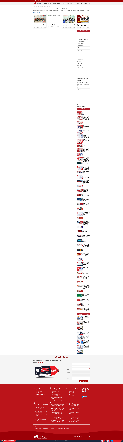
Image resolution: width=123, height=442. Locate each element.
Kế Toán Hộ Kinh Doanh (73, 392)
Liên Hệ (37, 392)
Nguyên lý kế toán (79, 89)
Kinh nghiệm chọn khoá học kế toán (82, 37)
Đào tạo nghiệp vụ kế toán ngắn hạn (54, 24)
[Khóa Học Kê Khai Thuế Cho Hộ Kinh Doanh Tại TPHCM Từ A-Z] (80, 323)
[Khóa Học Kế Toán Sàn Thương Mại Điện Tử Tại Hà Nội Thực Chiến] (80, 352)
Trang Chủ (45, 3)
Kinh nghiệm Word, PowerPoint (82, 69)
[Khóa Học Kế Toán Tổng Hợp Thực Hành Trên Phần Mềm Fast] (80, 250)
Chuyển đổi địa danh (72, 395)
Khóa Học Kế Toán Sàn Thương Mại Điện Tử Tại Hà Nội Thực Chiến (86, 351)
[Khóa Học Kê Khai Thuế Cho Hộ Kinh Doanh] (80, 282)
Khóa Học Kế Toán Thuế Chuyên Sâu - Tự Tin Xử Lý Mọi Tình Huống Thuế (86, 136)
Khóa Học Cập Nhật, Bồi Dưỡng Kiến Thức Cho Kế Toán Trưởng (86, 300)
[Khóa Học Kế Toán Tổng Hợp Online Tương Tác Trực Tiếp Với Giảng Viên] (80, 122)
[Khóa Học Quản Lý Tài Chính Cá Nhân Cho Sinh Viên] (80, 304)
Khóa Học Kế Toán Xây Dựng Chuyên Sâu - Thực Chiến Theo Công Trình (86, 168)
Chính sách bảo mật (55, 389)
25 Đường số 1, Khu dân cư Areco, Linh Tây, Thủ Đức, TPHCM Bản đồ (75, 412)
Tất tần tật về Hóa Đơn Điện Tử (81, 91)
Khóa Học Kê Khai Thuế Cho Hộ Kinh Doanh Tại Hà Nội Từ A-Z (86, 327)
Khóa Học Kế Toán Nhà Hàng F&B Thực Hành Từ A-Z (86, 272)
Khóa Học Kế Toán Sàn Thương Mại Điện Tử (86, 263)
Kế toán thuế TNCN (80, 57)
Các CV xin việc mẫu (80, 67)
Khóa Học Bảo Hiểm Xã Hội (85, 231)
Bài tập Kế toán (79, 65)
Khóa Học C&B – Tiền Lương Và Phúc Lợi (85, 227)
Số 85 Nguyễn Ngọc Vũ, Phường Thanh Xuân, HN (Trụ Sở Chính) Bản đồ (58, 409)
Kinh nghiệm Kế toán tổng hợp (82, 32)
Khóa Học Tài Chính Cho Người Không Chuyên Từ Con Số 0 (86, 154)
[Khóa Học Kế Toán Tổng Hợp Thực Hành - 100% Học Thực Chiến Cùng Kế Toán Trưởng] (80, 118)
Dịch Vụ (85, 3)
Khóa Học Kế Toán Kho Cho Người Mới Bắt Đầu (86, 277)
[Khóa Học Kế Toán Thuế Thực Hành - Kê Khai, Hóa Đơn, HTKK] (80, 132)
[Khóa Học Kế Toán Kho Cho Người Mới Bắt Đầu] (80, 277)
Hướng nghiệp (79, 80)
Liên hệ (86, 0)
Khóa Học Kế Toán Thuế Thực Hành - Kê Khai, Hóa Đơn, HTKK (86, 131)
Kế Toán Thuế (71, 391)
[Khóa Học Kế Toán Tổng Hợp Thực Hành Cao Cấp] (80, 240)
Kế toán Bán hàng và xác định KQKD (82, 52)
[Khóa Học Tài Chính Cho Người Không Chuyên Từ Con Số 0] (80, 154)
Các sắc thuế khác (79, 61)
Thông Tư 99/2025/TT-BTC (81, 106)
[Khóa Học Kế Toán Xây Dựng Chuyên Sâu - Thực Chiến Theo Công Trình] (80, 168)
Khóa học (68, 372)
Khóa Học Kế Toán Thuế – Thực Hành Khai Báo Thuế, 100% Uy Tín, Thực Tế (86, 260)
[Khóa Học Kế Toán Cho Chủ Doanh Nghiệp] (80, 145)
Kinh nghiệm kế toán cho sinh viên (82, 39)
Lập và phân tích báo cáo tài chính (82, 82)
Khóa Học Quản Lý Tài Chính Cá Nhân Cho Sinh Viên (86, 304)
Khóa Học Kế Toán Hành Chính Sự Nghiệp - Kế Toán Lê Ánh (86, 150)
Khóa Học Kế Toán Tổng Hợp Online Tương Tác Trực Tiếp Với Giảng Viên (86, 122)
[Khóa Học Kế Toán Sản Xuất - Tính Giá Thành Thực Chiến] (80, 177)
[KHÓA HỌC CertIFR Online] (80, 172)
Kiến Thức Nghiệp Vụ (73, 388)
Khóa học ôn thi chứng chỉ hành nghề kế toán (85, 190)
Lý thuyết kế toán (79, 63)
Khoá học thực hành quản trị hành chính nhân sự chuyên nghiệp (86, 223)
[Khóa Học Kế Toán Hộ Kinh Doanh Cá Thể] (80, 141)
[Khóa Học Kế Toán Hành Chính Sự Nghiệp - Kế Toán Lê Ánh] (80, 150)
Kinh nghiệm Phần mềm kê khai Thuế (83, 76)
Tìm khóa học (58, 440)
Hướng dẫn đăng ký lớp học (57, 400)
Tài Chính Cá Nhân (80, 100)
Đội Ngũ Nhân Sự (39, 391)
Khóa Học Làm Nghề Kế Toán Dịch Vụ (86, 291)
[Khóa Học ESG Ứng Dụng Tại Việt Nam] (80, 295)
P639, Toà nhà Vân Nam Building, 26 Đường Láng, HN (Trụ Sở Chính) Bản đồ (58, 405)
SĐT (68, 366)
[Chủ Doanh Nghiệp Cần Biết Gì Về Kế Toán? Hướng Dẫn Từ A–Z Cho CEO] (80, 333)
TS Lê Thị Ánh (44, 27)
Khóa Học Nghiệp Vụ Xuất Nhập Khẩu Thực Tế (86, 218)
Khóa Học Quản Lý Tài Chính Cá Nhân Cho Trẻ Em (86, 254)
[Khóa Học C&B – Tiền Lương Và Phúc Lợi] (80, 227)
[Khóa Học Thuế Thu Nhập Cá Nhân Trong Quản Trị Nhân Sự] (80, 236)
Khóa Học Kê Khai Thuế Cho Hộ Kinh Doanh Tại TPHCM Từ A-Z (86, 323)
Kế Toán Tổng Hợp (72, 389)
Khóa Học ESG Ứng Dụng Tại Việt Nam (86, 295)
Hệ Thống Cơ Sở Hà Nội (57, 403)
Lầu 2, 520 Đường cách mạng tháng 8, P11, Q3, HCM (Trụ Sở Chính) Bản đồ (74, 405)
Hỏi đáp (89, 0)
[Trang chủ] (37, 3)
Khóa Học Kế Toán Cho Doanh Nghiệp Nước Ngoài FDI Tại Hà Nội (86, 342)
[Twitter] (35, 0)
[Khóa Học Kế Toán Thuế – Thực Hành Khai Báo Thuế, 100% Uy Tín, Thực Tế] (80, 259)
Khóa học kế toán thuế (40, 407)
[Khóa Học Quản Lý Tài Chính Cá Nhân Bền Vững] (80, 199)
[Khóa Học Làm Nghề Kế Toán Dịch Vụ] (80, 291)
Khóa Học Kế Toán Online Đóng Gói (86, 204)
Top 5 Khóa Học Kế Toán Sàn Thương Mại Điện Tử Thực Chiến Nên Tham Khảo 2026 (86, 318)
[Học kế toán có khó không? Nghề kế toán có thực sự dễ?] (69, 22)
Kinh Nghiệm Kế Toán (70, 3)
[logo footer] (40, 438)
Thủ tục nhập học (55, 392)
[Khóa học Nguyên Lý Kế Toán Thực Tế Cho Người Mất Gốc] (80, 113)
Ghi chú (68, 378)
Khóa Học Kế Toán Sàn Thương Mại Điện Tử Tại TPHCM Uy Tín (86, 347)
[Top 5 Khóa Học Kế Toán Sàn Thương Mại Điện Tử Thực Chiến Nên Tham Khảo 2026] (80, 318)
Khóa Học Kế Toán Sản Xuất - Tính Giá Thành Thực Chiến (86, 176)
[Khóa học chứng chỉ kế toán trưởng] (80, 127)
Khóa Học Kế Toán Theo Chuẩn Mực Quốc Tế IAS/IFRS (86, 245)
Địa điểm (68, 375)
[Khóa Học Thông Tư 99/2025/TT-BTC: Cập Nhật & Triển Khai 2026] (80, 286)
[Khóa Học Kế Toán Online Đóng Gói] (80, 204)
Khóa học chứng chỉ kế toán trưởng (86, 126)
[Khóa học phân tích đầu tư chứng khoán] (80, 214)
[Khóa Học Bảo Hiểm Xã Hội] (80, 231)
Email (68, 369)
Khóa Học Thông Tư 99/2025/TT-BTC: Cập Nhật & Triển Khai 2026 (86, 287)
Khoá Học (38, 403)
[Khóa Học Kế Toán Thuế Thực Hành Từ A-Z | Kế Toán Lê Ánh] (80, 309)
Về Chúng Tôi (38, 388)
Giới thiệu (78, 0)
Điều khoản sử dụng (55, 391)
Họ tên (68, 364)
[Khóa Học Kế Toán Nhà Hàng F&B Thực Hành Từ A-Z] (80, 272)
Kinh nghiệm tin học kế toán (81, 41)
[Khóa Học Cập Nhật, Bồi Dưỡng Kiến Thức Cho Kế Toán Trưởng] (80, 300)
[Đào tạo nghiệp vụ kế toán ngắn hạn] (54, 16)
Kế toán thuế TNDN (80, 59)
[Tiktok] (88, 389)
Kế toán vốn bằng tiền (80, 43)
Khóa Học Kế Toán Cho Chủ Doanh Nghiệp (86, 144)
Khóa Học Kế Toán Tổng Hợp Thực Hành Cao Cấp (86, 240)
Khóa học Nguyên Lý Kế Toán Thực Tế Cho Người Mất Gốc (86, 113)
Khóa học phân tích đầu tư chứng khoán (86, 213)
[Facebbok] (83, 389)
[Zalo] (85, 391)
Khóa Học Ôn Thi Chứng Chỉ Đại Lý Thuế (86, 195)
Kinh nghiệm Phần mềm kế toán (82, 74)
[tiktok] (40, 0)
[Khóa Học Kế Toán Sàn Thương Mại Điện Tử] (80, 264)
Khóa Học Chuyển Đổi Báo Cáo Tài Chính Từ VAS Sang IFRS (86, 182)
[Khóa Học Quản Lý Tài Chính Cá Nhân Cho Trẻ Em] (80, 254)
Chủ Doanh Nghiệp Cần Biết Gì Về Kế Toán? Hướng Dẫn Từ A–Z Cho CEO (86, 332)
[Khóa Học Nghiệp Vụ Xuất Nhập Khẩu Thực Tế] (80, 218)
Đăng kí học (66, 440)
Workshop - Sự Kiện (78, 3)
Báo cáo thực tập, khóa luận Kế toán (82, 78)
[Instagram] (38, 0)
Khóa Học (50, 3)
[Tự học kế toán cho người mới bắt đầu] (40, 22)
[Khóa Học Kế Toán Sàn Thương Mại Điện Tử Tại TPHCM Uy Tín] (80, 347)
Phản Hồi (63, 3)
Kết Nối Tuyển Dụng (56, 3)
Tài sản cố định (79, 87)
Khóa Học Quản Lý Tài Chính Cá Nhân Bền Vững (86, 199)
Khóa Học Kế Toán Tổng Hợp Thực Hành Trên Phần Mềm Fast (86, 250)
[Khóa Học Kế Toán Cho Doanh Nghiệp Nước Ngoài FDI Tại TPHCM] (80, 337)
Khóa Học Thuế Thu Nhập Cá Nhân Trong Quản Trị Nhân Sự (86, 237)
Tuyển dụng (82, 0)
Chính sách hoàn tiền (56, 395)
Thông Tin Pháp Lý (56, 388)
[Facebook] (33, 0)
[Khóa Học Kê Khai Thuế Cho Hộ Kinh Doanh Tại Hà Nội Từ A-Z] (80, 328)
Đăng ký (84, 381)
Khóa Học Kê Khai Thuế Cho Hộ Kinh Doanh (86, 282)
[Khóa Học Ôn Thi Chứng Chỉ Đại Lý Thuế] (80, 195)
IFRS (77, 104)
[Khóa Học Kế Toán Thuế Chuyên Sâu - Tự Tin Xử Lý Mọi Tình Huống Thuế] (80, 136)
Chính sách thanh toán (56, 394)
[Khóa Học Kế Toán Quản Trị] (80, 208)
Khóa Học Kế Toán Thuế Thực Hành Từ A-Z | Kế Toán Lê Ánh (86, 310)
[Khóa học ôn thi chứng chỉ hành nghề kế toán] (80, 190)
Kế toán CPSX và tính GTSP (81, 50)
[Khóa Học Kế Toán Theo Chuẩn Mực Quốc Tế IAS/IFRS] (80, 245)
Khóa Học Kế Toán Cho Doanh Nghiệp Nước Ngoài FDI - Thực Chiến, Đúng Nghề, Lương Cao (86, 159)
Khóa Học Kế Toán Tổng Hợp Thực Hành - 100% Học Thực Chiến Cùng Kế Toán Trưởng (86, 118)
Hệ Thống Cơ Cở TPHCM (74, 403)
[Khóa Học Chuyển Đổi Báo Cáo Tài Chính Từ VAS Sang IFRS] (80, 181)
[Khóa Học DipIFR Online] (80, 186)
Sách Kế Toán (79, 102)
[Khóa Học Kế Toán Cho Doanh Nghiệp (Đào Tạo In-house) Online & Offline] (80, 163)
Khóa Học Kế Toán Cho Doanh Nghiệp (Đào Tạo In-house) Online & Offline (86, 163)
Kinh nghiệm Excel (80, 71)
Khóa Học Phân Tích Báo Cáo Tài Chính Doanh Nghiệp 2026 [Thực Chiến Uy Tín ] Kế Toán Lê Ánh (86, 269)
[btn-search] (89, 3)
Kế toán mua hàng (80, 45)
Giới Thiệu (38, 389)
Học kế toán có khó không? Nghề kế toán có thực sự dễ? (69, 25)
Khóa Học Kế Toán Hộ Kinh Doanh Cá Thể (86, 140)
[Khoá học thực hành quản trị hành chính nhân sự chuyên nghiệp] (80, 222)
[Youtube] (85, 389)
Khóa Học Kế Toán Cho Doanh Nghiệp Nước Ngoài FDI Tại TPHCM (86, 337)
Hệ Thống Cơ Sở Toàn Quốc (41, 394)
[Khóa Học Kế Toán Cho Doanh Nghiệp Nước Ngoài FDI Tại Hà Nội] (80, 342)
